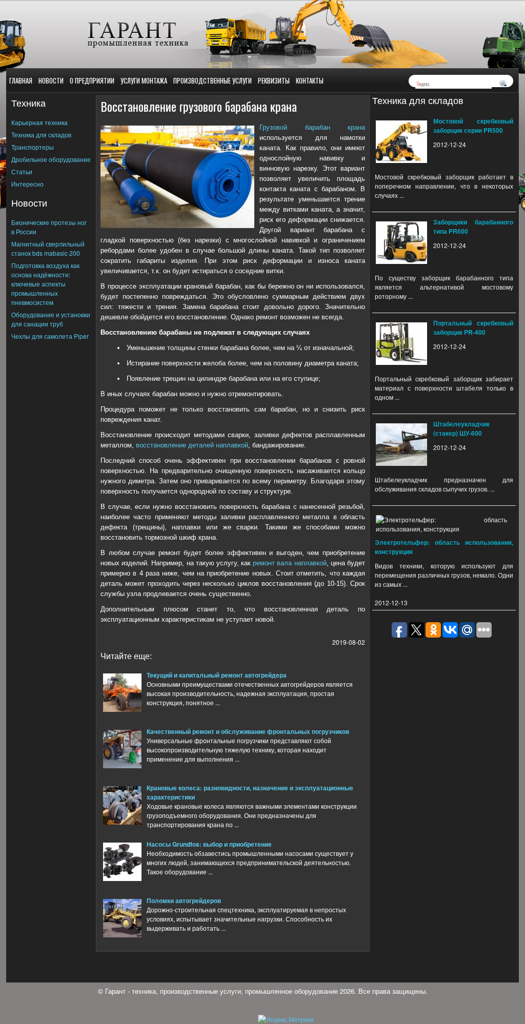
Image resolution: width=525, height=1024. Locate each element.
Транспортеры (32, 146)
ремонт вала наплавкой (289, 563)
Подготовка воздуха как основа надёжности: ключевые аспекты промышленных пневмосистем (45, 283)
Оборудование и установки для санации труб (50, 319)
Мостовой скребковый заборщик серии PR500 (473, 125)
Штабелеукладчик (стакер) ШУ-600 (461, 428)
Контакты (310, 80)
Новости (51, 80)
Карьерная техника (39, 122)
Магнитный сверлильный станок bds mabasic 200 (48, 248)
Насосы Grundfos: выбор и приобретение (209, 844)
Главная (20, 80)
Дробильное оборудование (51, 159)
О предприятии (92, 80)
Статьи (21, 171)
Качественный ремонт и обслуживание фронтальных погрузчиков (248, 731)
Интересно (27, 183)
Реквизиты (274, 80)
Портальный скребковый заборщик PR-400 (473, 327)
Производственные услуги (212, 80)
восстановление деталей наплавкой (192, 445)
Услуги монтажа (143, 80)
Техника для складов (41, 134)
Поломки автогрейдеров (184, 900)
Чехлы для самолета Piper (50, 336)
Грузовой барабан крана (312, 127)
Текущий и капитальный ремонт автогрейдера (217, 675)
